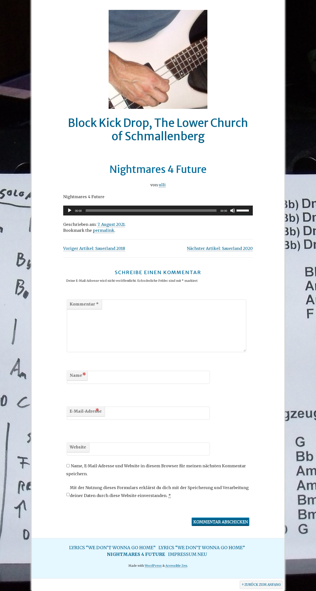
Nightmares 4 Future (136, 554)
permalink (103, 230)
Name (78, 375)
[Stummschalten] (232, 210)
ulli (162, 184)
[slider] (243, 210)
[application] (158, 210)
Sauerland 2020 (220, 248)
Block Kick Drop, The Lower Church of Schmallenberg (158, 129)
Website (78, 447)
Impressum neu (187, 554)
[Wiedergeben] (69, 210)
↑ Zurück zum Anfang (261, 585)
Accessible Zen (176, 565)
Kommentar (84, 304)
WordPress (153, 565)
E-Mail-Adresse (86, 411)
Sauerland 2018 (94, 248)
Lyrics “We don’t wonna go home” (112, 547)
